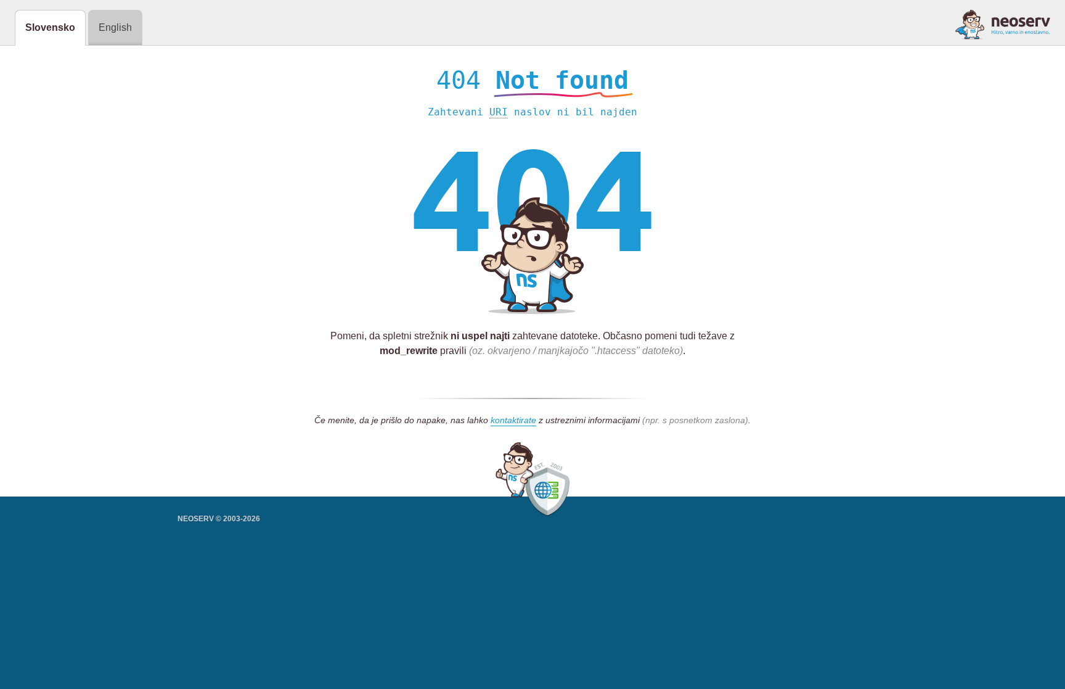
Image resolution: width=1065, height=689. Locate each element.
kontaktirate (513, 420)
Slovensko (50, 27)
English (115, 27)
